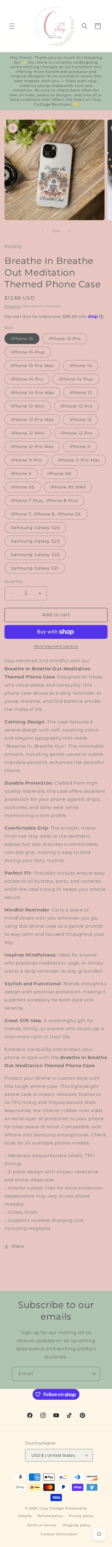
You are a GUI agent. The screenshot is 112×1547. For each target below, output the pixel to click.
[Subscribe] (93, 1374)
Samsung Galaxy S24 (35, 527)
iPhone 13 (81, 392)
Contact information (59, 1534)
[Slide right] (69, 231)
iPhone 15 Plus (28, 352)
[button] (12, 26)
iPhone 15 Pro (65, 338)
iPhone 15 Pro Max (32, 365)
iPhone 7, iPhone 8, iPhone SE (46, 514)
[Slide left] (43, 231)
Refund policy (50, 1516)
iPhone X (21, 473)
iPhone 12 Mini (28, 433)
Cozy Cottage (51, 1508)
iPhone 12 (80, 419)
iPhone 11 (80, 446)
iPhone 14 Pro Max (32, 392)
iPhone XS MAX (68, 487)
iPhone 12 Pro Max (32, 446)
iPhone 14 (80, 365)
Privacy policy (81, 1516)
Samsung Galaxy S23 (35, 541)
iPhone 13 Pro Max (32, 419)
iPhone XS (23, 487)
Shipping (12, 306)
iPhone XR (59, 473)
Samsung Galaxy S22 (35, 554)
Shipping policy (77, 1525)
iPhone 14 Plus (76, 379)
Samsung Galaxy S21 (35, 568)
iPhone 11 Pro (26, 460)
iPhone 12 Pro (76, 433)
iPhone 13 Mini (28, 406)
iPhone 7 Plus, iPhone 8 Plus (44, 500)
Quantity (13, 581)
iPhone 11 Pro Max (79, 460)
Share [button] (17, 1246)
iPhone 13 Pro (76, 406)
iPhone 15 (22, 338)
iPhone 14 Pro (27, 379)
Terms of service (42, 1525)
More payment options (56, 646)
